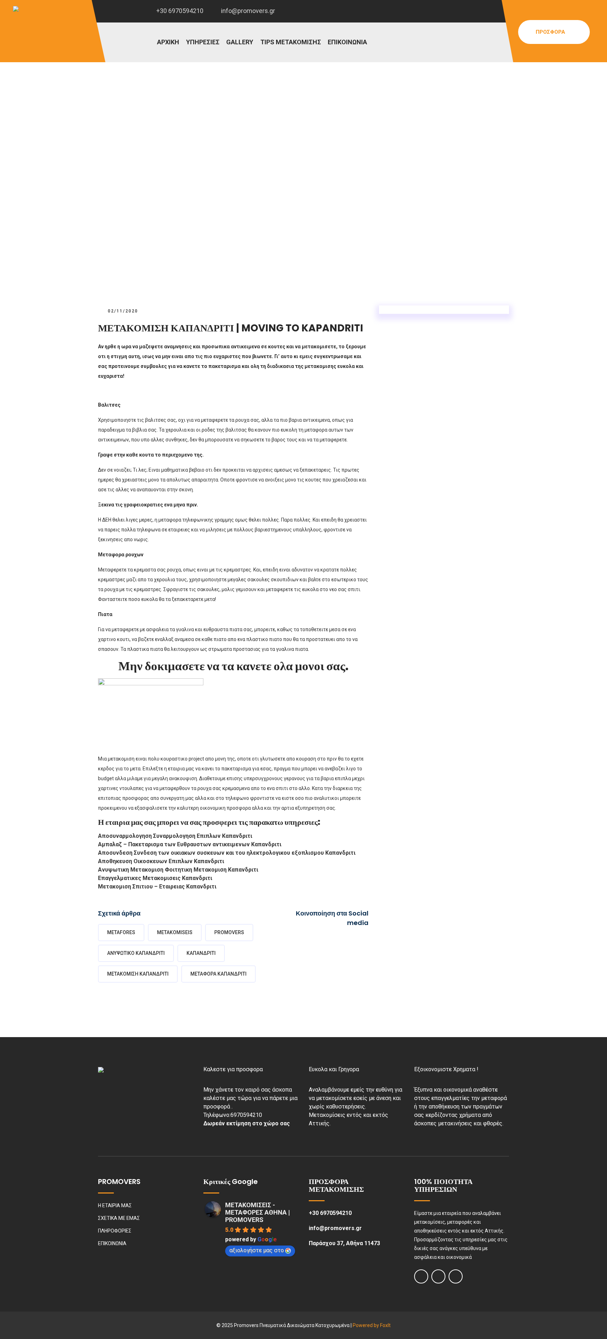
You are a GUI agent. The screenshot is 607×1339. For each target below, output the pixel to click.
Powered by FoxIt (372, 1325)
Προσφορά (551, 32)
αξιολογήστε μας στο (256, 1250)
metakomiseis (174, 932)
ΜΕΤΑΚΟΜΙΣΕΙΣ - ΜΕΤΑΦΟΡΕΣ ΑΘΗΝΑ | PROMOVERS (257, 1212)
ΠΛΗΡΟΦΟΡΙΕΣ (114, 1231)
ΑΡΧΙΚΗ (168, 42)
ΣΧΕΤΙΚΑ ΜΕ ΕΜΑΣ (119, 1218)
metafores (121, 932)
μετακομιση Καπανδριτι (138, 974)
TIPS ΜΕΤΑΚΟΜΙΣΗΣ (290, 42)
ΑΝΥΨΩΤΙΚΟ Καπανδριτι (136, 953)
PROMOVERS (229, 932)
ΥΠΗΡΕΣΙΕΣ (203, 42)
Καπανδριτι (201, 953)
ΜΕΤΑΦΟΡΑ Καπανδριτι (218, 974)
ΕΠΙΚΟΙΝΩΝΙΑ (347, 42)
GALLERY (239, 42)
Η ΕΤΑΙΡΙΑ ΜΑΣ (115, 1205)
